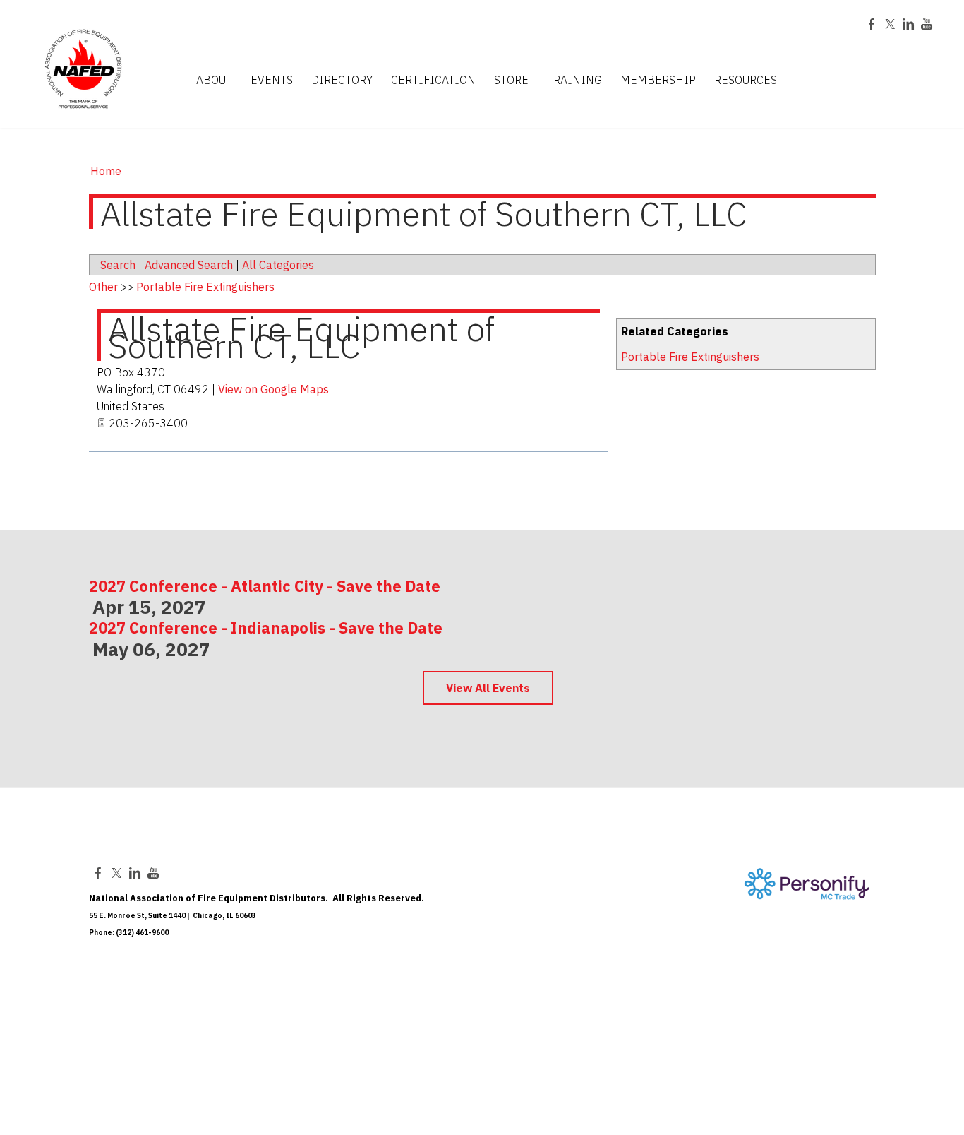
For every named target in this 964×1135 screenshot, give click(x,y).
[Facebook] (871, 24)
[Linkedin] (908, 24)
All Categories (278, 265)
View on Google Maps (273, 389)
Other (103, 287)
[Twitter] (890, 24)
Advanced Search (189, 265)
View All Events (488, 688)
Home (105, 171)
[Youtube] (926, 24)
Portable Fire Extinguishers (690, 357)
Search (117, 265)
